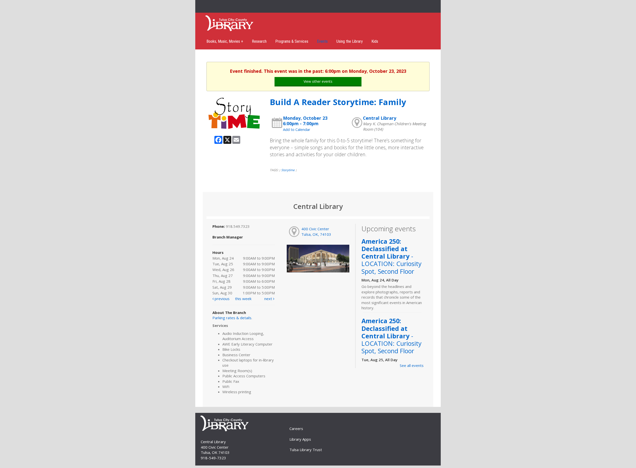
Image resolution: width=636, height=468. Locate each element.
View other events (318, 81)
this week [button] (243, 298)
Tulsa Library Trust (305, 449)
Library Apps (300, 439)
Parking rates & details (231, 317)
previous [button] (222, 298)
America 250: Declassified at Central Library (391, 256)
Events (322, 41)
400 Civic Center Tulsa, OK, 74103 (316, 231)
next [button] (268, 298)
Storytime (288, 170)
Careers (296, 428)
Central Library (379, 118)
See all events (412, 365)
